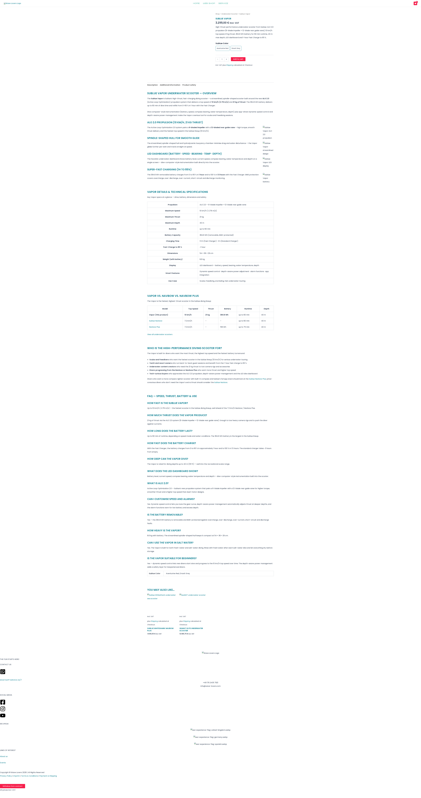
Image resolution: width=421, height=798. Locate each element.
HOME (196, 3)
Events (3, 762)
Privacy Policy (6, 776)
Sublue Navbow (155, 321)
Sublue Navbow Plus (257, 379)
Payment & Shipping (48, 776)
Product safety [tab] (189, 85)
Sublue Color (222, 43)
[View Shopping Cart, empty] (415, 3)
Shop (218, 14)
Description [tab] (152, 85)
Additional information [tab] (170, 85)
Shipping (229, 65)
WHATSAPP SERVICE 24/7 (11, 680)
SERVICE (223, 3)
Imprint (16, 776)
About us (4, 756)
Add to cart (238, 59)
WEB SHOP (209, 3)
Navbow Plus (154, 327)
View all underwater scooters (159, 334)
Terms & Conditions (29, 776)
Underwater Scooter (229, 14)
